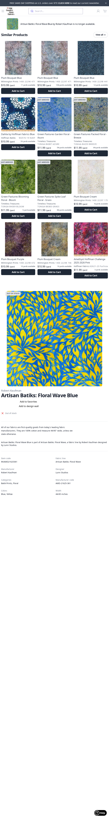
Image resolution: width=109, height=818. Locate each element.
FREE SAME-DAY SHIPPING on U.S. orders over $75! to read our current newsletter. (54, 3)
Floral (15, 483)
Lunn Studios (62, 472)
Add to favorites (28, 401)
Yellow (9, 494)
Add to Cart (18, 90)
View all (101, 34)
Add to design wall (29, 406)
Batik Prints (6, 483)
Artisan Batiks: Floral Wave (68, 461)
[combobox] (55, 11)
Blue (3, 494)
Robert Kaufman (11, 390)
